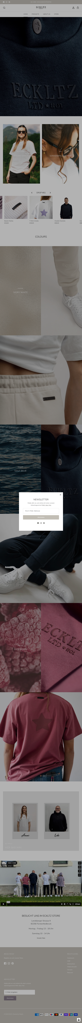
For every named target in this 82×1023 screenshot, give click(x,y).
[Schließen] (60, 495)
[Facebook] (38, 523)
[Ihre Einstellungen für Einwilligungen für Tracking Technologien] (78, 1019)
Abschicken (41, 517)
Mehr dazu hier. (46, 505)
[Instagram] (41, 523)
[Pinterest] (44, 523)
